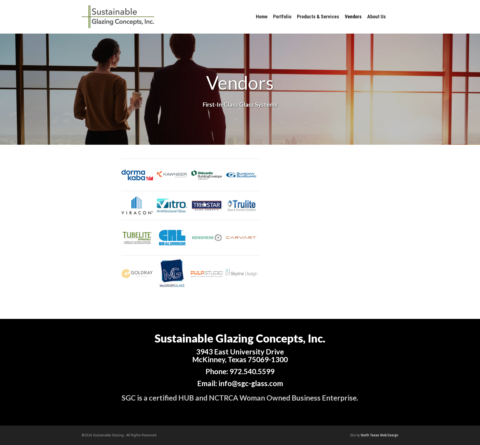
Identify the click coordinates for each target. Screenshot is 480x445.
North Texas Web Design (379, 435)
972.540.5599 (251, 371)
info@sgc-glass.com (250, 383)
